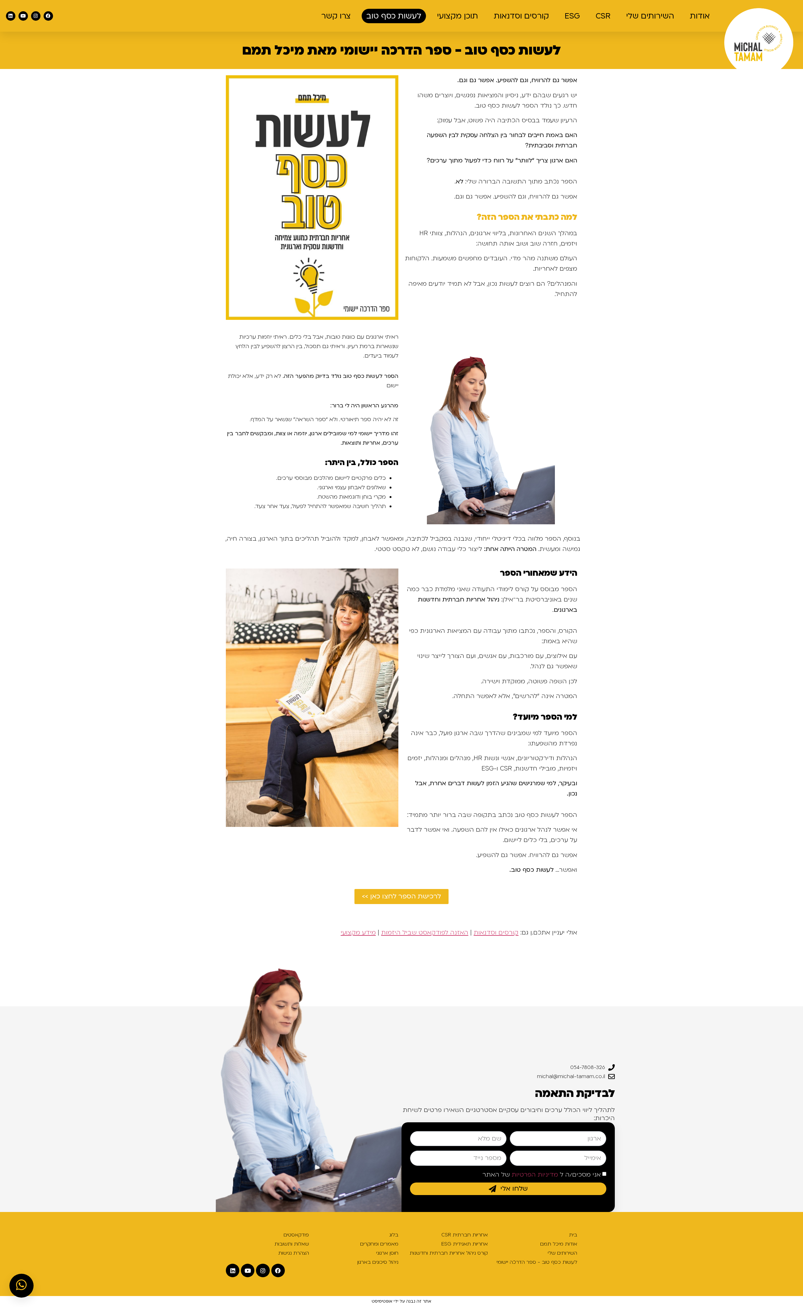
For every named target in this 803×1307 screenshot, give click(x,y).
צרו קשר (336, 16)
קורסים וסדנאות (521, 16)
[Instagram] (35, 16)
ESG (572, 16)
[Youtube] (23, 16)
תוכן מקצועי (457, 16)
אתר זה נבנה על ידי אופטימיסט (401, 1301)
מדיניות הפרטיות (535, 1175)
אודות (700, 16)
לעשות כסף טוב (393, 16)
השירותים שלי (650, 16)
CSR (603, 16)
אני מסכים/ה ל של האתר (541, 1175)
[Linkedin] (10, 16)
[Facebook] (48, 16)
